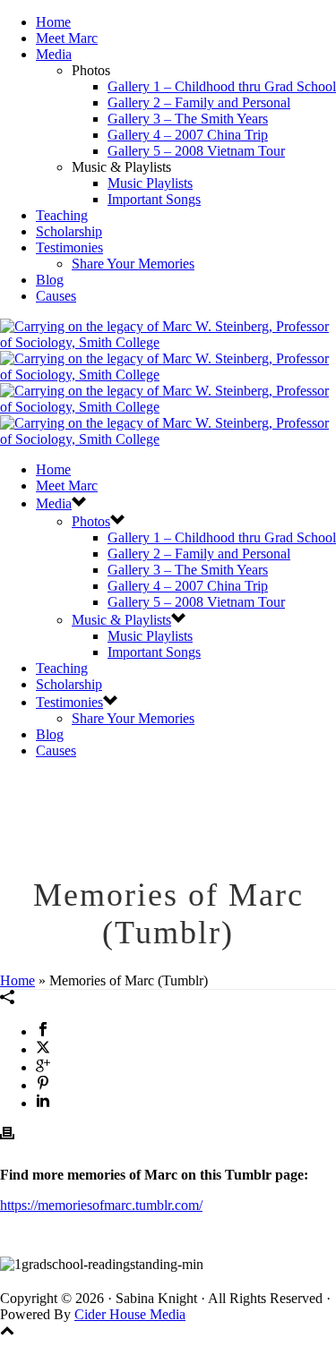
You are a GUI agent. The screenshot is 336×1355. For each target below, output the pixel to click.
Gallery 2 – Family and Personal (199, 102)
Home (53, 22)
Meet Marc (67, 38)
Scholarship (69, 231)
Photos (91, 521)
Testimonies (69, 247)
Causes (56, 295)
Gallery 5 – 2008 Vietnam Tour (196, 150)
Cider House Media (129, 1314)
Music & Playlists (121, 619)
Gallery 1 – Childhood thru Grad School (222, 86)
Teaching (62, 215)
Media (54, 54)
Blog (50, 279)
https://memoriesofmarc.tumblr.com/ (101, 1205)
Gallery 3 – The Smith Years (188, 118)
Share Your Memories (133, 263)
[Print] (7, 1135)
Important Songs (154, 199)
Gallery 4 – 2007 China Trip (188, 134)
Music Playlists (150, 183)
